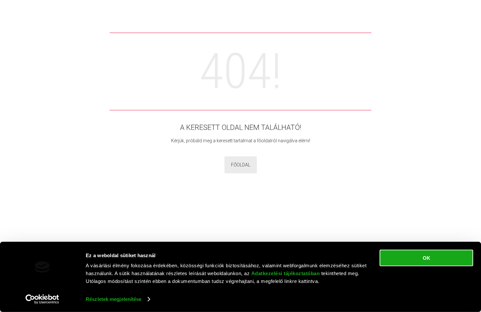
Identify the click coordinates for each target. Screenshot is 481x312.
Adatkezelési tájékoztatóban (285, 273)
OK (426, 258)
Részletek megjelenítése (113, 299)
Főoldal (240, 164)
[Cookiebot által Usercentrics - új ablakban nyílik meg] (42, 299)
